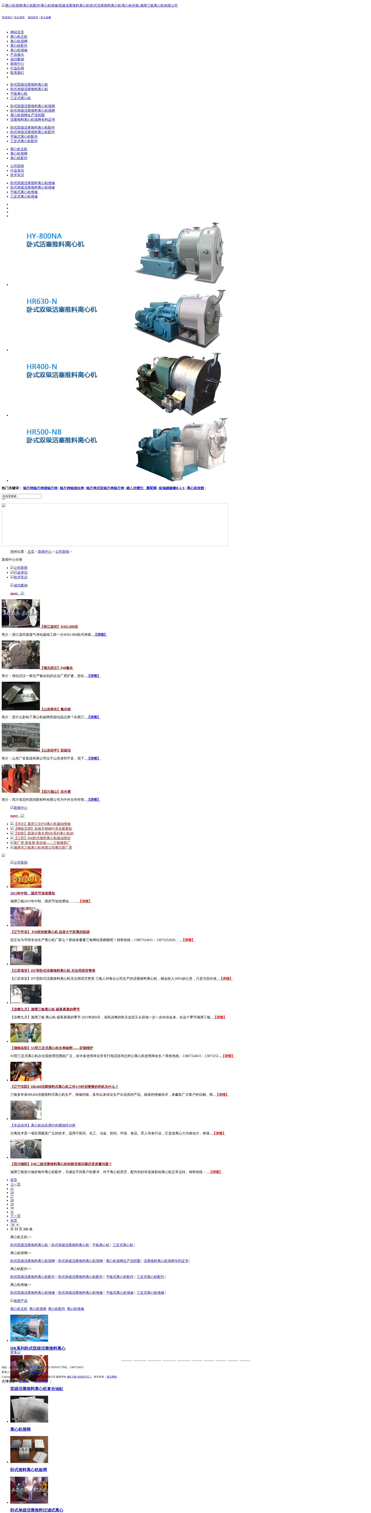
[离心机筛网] (29, 1421)
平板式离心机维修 (24, 192)
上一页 (15, 1184)
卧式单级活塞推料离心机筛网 (32, 110)
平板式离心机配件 (24, 136)
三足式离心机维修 (24, 196)
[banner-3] (127, 415)
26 (12, 1192)
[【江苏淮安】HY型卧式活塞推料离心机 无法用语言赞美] (25, 964)
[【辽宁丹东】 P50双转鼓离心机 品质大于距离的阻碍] (25, 925)
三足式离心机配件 (24, 141)
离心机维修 (18, 50)
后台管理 (19, 17)
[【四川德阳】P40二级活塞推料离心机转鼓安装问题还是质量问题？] (25, 1157)
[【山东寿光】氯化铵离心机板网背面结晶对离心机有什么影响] (21, 709)
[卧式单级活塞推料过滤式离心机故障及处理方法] (29, 1502)
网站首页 (17, 32)
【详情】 (85, 901)
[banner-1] (127, 284)
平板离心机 (18, 93)
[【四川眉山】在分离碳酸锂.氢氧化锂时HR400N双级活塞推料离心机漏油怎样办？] (21, 791)
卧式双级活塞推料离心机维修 (32, 183)
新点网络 (112, 1376)
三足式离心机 (20, 98)
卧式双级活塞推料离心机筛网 (32, 106)
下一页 (15, 1216)
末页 (13, 1220)
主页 (30, 551)
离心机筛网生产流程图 (27, 115)
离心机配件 (18, 45)
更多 (14, 1352)
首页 (13, 1180)
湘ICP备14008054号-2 (79, 1376)
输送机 (24, 1381)
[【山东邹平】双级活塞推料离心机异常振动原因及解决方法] (21, 750)
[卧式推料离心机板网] (29, 1462)
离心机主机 (18, 36)
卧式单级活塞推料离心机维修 (32, 187)
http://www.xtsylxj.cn (36, 1372)
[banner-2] (127, 350)
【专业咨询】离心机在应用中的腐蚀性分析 (43, 1125)
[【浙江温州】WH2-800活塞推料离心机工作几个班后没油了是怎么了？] (21, 626)
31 (12, 1212)
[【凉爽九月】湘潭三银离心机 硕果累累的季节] (25, 1002)
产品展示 (17, 55)
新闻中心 (17, 64)
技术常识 (17, 175)
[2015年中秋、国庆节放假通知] (25, 886)
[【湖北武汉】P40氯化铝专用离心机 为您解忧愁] (21, 668)
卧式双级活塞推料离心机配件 (32, 127)
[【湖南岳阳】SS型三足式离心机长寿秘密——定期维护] (25, 1041)
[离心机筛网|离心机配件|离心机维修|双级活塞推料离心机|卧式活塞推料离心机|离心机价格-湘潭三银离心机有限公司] (90, 5)
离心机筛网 (18, 41)
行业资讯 (17, 170)
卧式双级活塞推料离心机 (29, 84)
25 (12, 1189)
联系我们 (7, 17)
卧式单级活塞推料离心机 (29, 89)
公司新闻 (17, 166)
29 (12, 1204)
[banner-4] (127, 480)
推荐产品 (20, 1301)
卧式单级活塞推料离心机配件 (32, 132)
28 (12, 1200)
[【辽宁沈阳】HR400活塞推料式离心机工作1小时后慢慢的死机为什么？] (25, 1080)
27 (12, 1196)
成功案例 (17, 59)
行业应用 (17, 68)
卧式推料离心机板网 (28, 1469)
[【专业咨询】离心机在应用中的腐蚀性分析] (25, 1118)
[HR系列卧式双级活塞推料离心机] (29, 1340)
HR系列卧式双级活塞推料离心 (37, 1348)
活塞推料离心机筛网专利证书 (32, 119)
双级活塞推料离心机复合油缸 (36, 1388)
